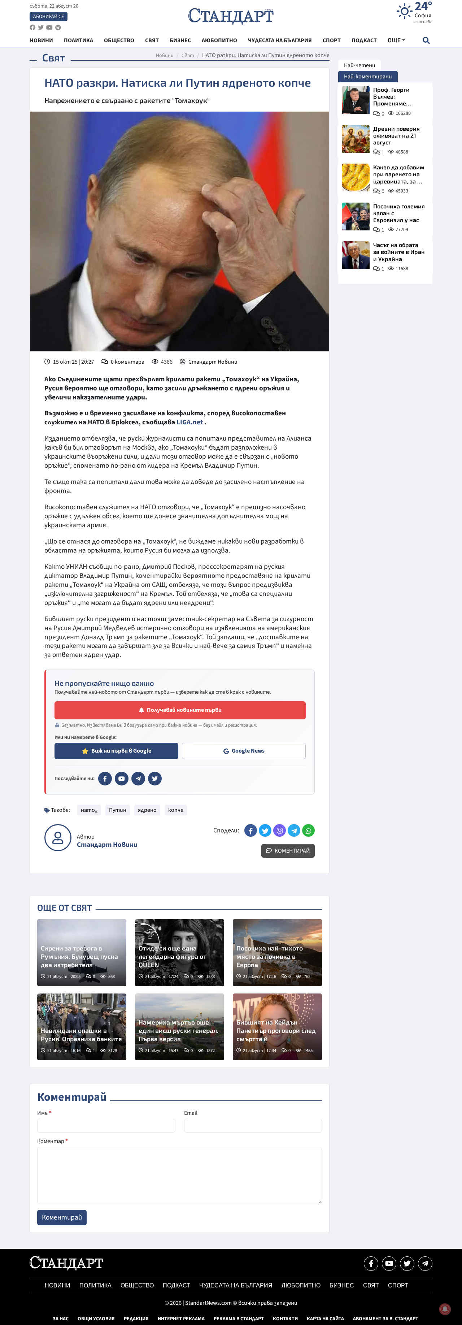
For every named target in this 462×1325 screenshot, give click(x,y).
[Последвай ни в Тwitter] (407, 1263)
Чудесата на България (236, 1285)
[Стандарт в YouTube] (121, 778)
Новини (165, 55)
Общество (137, 1285)
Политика (95, 1285)
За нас (61, 1318)
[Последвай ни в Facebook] (371, 1263)
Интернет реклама (181, 1318)
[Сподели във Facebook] (250, 830)
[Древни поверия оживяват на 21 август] (356, 139)
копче (175, 810)
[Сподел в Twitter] (265, 830)
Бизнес (342, 1285)
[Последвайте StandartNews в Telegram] (58, 28)
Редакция (136, 1318)
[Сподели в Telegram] (294, 830)
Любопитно (301, 1285)
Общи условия (96, 1318)
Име (44, 1113)
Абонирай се (48, 16)
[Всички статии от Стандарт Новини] (57, 837)
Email (190, 1113)
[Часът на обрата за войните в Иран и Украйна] (356, 255)
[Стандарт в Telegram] (138, 778)
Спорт (398, 1285)
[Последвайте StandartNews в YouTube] (49, 28)
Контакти (285, 1318)
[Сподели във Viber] (279, 830)
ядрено (147, 810)
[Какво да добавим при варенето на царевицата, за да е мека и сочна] (356, 177)
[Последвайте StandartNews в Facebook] (32, 28)
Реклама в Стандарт (239, 1318)
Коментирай (292, 851)
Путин (117, 810)
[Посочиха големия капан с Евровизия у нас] (356, 216)
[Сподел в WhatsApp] (308, 830)
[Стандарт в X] (155, 778)
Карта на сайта (325, 1318)
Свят (188, 55)
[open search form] (426, 40)
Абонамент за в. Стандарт (385, 1318)
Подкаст (176, 1285)
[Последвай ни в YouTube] (389, 1263)
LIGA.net (189, 422)
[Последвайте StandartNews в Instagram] (41, 28)
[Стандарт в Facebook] (105, 778)
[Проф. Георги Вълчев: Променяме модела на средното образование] (356, 100)
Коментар (52, 1141)
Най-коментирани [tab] (368, 77)
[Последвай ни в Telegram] (425, 1263)
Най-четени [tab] (359, 65)
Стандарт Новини (212, 362)
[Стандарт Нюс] (66, 1269)
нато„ (89, 810)
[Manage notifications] (445, 1309)
